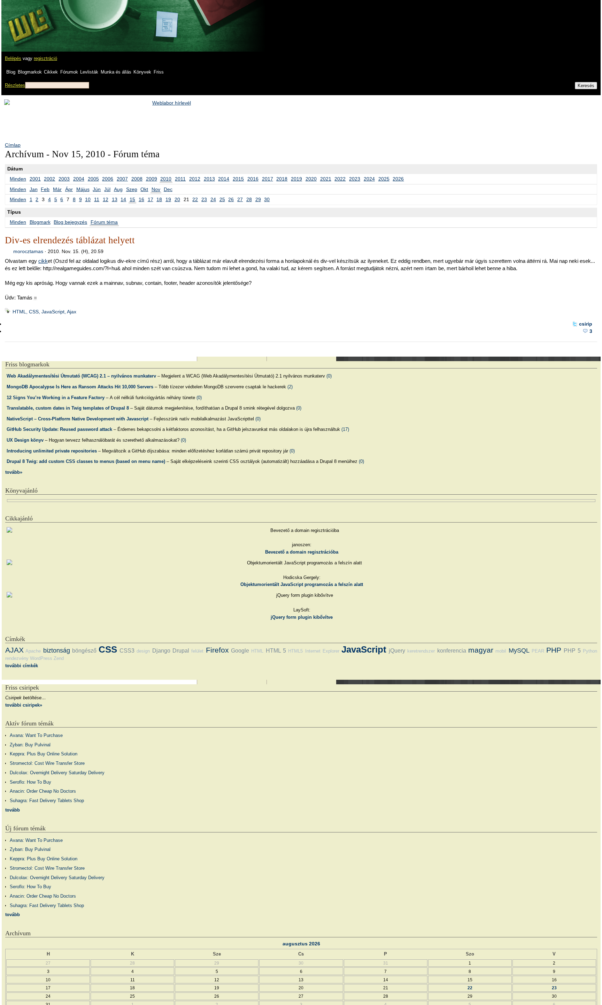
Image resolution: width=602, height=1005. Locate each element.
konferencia (451, 651)
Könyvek (142, 72)
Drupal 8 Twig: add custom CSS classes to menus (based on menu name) (86, 461)
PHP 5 (572, 651)
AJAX (14, 650)
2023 (354, 179)
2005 (93, 179)
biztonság (56, 650)
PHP (553, 650)
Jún (97, 189)
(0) (329, 376)
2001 (35, 179)
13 (114, 199)
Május (83, 189)
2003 (64, 179)
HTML (257, 651)
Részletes (15, 85)
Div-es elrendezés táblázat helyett (70, 240)
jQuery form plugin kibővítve (302, 617)
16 (141, 199)
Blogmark (40, 222)
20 (177, 199)
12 (105, 199)
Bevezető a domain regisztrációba (301, 552)
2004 (78, 179)
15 (132, 199)
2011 (180, 179)
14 (123, 199)
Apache (33, 651)
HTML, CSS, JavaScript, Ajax (44, 311)
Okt (144, 189)
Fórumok (69, 72)
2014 (223, 179)
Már (57, 189)
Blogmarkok (30, 72)
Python (590, 651)
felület (197, 651)
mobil (500, 651)
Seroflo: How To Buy (30, 782)
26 (231, 199)
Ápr (69, 189)
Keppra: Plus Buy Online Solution (43, 753)
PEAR (538, 651)
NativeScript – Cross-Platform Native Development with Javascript (77, 418)
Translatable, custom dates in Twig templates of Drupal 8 (68, 408)
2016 (252, 179)
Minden (18, 179)
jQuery (397, 651)
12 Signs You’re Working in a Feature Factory (56, 397)
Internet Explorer (322, 651)
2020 (311, 179)
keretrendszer (421, 651)
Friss (159, 72)
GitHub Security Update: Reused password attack (59, 429)
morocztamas (28, 251)
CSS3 (126, 651)
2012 (194, 179)
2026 (398, 179)
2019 (296, 179)
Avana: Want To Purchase (36, 735)
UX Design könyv (25, 440)
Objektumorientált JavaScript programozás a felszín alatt (301, 584)
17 (150, 199)
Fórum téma (104, 222)
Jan (34, 189)
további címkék (21, 665)
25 (222, 199)
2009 (151, 179)
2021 (325, 179)
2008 (136, 179)
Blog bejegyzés (70, 222)
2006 (107, 179)
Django (161, 651)
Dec (168, 189)
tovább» (13, 472)
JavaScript (363, 649)
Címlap (13, 145)
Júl (107, 189)
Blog (10, 72)
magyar (480, 650)
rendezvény (17, 658)
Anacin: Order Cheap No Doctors (43, 791)
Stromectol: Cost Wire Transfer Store (47, 763)
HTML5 (295, 651)
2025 (383, 179)
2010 (165, 179)
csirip (585, 324)
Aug (118, 189)
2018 (281, 179)
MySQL (519, 650)
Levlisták (89, 72)
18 (159, 199)
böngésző (84, 651)
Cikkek (51, 72)
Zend (59, 658)
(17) (345, 429)
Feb (45, 189)
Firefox (217, 650)
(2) (290, 386)
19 (168, 199)
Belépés (13, 58)
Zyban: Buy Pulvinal (30, 744)
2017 (267, 179)
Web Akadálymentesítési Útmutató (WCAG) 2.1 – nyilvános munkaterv (81, 376)
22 (195, 199)
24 (213, 199)
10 (88, 199)
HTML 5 (276, 651)
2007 (122, 179)
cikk (43, 261)
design (143, 651)
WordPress (41, 658)
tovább (12, 810)
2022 (340, 179)
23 (204, 199)
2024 (369, 179)
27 (240, 199)
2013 (209, 179)
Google (240, 651)
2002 (49, 179)
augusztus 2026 (301, 943)
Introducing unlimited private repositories (52, 451)
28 (249, 199)
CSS (108, 649)
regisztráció (45, 58)
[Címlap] (28, 19)
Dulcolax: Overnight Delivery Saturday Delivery (57, 772)
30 (267, 199)
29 (258, 199)
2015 (238, 179)
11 (96, 199)
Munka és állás (116, 72)
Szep (131, 189)
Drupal (180, 651)
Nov (156, 189)
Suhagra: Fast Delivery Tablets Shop (47, 800)
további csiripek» (23, 705)
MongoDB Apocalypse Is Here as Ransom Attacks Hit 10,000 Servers (80, 386)
